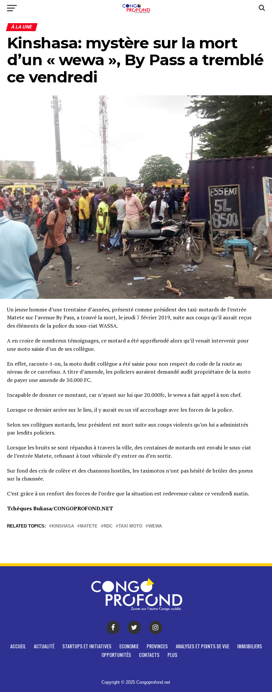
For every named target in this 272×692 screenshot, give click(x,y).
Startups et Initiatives (86, 646)
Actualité (44, 646)
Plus (172, 654)
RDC (107, 526)
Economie (129, 646)
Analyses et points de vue (202, 646)
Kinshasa (63, 526)
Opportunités (116, 654)
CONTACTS (149, 654)
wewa (155, 526)
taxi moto (130, 526)
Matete (89, 526)
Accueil (18, 646)
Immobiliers (249, 646)
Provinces (157, 646)
